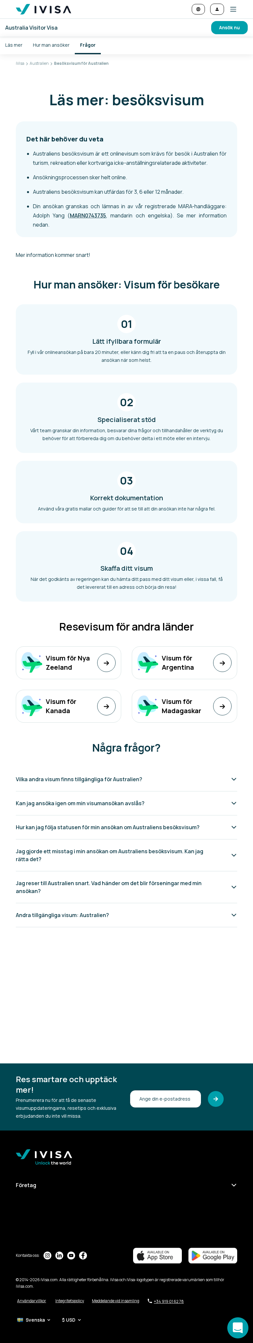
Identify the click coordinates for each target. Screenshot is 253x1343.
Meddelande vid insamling (115, 1301)
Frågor (88, 45)
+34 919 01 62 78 (169, 1301)
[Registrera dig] (216, 1099)
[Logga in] (217, 9)
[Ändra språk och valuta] (198, 9)
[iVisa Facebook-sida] (83, 1255)
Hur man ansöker (51, 45)
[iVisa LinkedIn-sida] (59, 1255)
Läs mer (13, 45)
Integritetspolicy (69, 1301)
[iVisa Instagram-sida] (47, 1255)
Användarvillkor (31, 1301)
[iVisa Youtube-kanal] (71, 1255)
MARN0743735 (88, 215)
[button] (230, 9)
